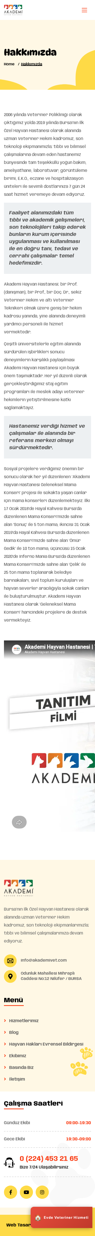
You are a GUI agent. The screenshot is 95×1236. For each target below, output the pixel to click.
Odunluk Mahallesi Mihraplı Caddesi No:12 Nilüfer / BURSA (51, 976)
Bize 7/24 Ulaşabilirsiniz (44, 1167)
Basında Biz (21, 1067)
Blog (13, 1032)
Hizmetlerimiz (23, 1021)
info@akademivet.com (44, 960)
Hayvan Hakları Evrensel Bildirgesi (45, 1044)
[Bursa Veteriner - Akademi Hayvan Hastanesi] (13, 10)
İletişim (16, 1079)
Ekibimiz (17, 1056)
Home (9, 64)
